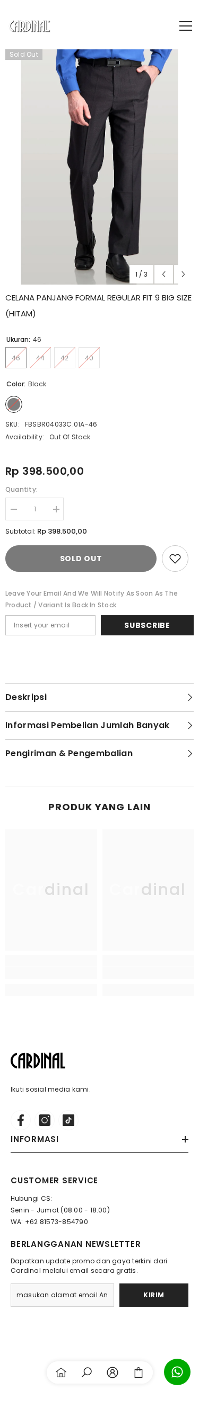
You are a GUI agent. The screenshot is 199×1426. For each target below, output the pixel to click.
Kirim (154, 1294)
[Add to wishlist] (175, 558)
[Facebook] (21, 1120)
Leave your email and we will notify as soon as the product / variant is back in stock (91, 599)
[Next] (183, 274)
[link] (51, 973)
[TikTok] (68, 1120)
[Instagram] (44, 1120)
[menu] (185, 26)
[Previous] (163, 274)
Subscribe (147, 625)
